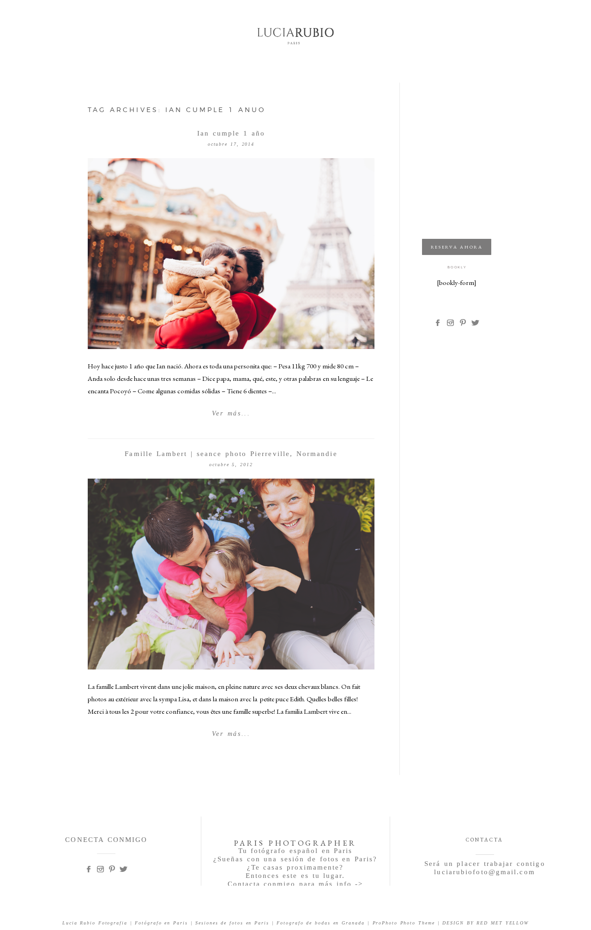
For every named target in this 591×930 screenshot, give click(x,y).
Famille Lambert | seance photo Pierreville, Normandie (231, 453)
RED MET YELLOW (502, 922)
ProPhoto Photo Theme (404, 922)
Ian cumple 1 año (231, 133)
